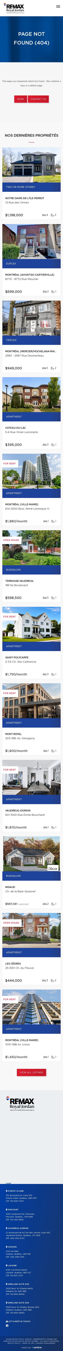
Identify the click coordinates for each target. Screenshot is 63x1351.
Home (20, 99)
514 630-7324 (17, 1201)
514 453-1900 (17, 1220)
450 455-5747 (17, 1238)
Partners (11, 1203)
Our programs (13, 1208)
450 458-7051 (17, 1257)
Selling (9, 1223)
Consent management (45, 1343)
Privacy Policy (14, 1343)
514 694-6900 (17, 1294)
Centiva (37, 1347)
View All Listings (31, 1073)
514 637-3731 (16, 1276)
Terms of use (28, 1343)
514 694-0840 (17, 1313)
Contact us (38, 99)
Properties (11, 1188)
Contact (10, 1243)
